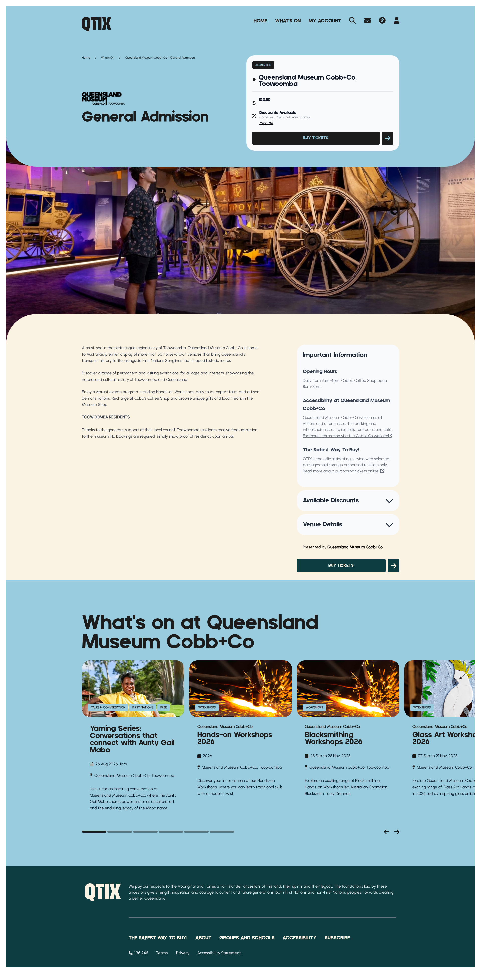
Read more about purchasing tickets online (340, 471)
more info (266, 123)
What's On (288, 21)
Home (260, 21)
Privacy (182, 953)
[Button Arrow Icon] (387, 138)
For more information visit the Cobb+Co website (345, 436)
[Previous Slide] (386, 832)
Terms (162, 953)
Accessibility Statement (219, 953)
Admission (263, 65)
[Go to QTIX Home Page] (96, 24)
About (203, 938)
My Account (325, 21)
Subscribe (337, 938)
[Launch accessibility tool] (382, 21)
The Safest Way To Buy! (158, 938)
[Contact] (367, 21)
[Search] (352, 21)
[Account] (396, 21)
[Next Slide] (396, 832)
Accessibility (300, 938)
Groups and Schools (247, 938)
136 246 (141, 953)
